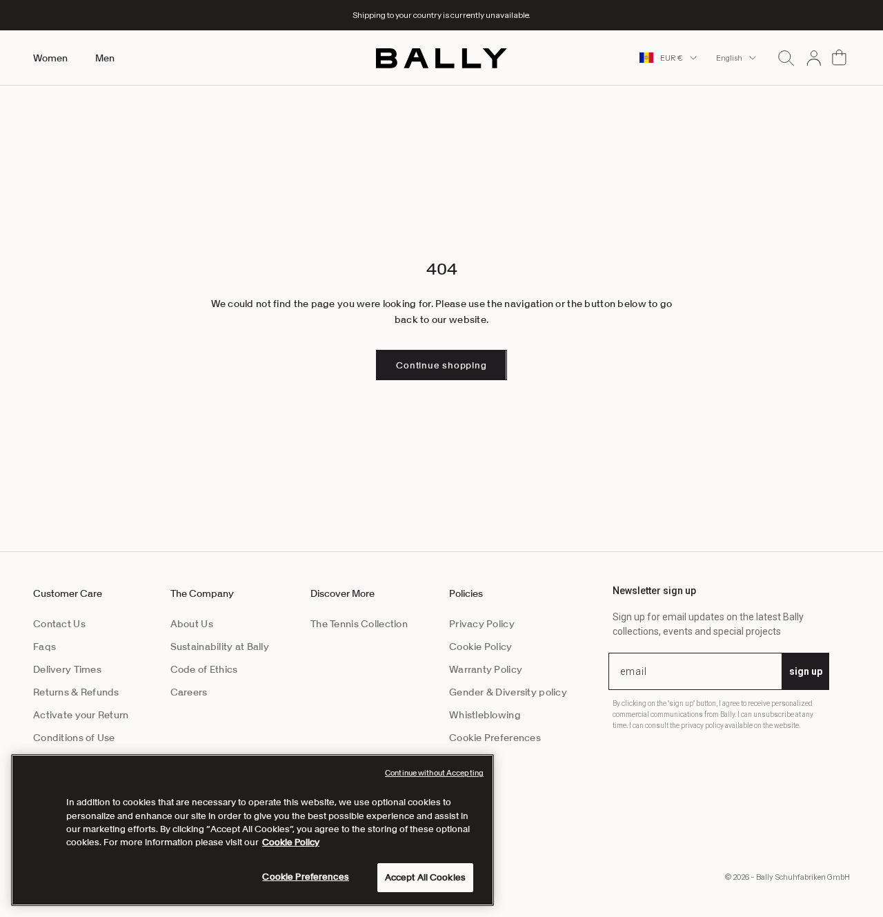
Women (50, 58)
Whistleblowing (485, 715)
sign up (805, 671)
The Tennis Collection (359, 624)
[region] (252, 830)
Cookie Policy (481, 646)
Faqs (44, 646)
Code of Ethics (204, 669)
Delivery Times (67, 669)
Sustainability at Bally (219, 646)
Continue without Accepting (434, 773)
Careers (189, 692)
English (729, 58)
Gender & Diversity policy (508, 692)
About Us (191, 624)
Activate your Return (81, 715)
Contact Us (59, 624)
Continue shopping (441, 365)
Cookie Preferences (495, 737)
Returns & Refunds (76, 692)
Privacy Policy (482, 624)
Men (105, 58)
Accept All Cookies (425, 877)
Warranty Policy (485, 669)
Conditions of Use (74, 737)
